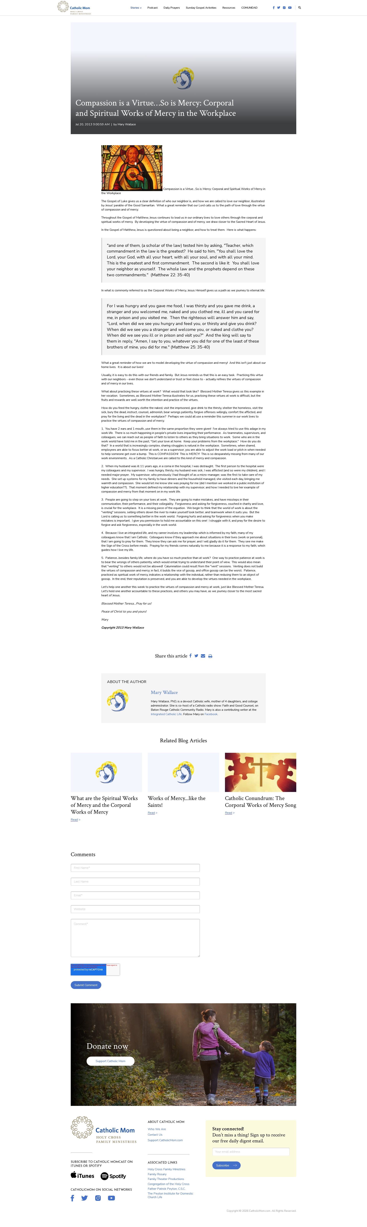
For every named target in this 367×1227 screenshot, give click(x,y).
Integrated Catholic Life (166, 714)
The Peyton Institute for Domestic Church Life (170, 1195)
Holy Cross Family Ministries (166, 1169)
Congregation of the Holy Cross (168, 1184)
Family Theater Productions (166, 1179)
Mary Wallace (127, 124)
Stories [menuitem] (135, 8)
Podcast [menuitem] (153, 8)
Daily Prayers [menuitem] (172, 8)
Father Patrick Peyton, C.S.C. (166, 1189)
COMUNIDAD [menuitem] (249, 8)
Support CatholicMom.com (165, 1140)
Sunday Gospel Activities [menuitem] (201, 8)
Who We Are (157, 1129)
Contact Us (155, 1135)
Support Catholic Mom (110, 1061)
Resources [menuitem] (228, 8)
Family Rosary (157, 1174)
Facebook (211, 714)
